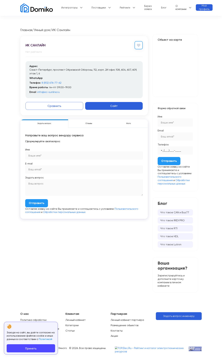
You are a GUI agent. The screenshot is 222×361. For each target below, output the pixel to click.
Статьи (70, 330)
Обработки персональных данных (64, 212)
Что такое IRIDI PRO (172, 220)
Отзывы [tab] (88, 123)
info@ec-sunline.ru (48, 92)
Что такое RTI (168, 228)
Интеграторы (69, 7)
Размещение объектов (124, 325)
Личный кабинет (75, 319)
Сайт (114, 106)
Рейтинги (125, 7)
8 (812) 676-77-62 (51, 82)
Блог (163, 7)
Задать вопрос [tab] (44, 123)
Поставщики (98, 7)
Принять (31, 348)
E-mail (29, 163)
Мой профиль (204, 7)
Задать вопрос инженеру (179, 316)
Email (161, 130)
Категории (72, 325)
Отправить (36, 203)
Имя (27, 149)
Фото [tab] (128, 123)
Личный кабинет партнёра (127, 319)
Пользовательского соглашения (169, 178)
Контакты (117, 330)
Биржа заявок (148, 8)
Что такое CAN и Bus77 (174, 212)
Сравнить (54, 106)
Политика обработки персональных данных (34, 321)
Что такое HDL (169, 236)
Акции (114, 335)
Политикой (45, 339)
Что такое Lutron (170, 244)
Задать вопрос (34, 177)
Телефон (163, 144)
